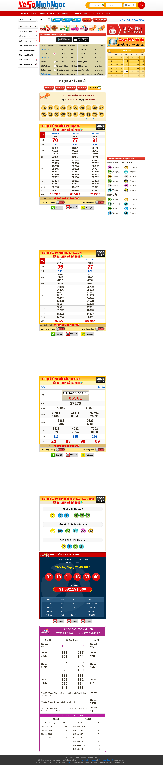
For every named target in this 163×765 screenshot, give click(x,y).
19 (127, 68)
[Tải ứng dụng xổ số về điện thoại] (68, 130)
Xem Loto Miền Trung (97, 74)
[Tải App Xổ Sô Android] (64, 39)
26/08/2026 (90, 99)
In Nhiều (86, 20)
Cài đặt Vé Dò (100, 20)
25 (122, 72)
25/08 (82, 88)
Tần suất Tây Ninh (62, 62)
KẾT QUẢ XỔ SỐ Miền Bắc (61, 379)
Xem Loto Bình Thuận (97, 70)
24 (117, 72)
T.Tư (42, 135)
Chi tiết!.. (74, 50)
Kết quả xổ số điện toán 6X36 (72, 524)
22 (143, 68)
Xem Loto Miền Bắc (97, 50)
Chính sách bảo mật (105, 760)
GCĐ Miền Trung (83, 74)
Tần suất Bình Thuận (62, 70)
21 (138, 68)
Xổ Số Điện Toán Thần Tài (72, 540)
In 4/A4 (60, 621)
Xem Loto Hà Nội (96, 54)
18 (122, 68)
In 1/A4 (88, 621)
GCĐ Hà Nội (82, 54)
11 (122, 64)
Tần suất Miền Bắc (62, 50)
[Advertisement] (72, 230)
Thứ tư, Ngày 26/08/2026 (72, 567)
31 (138, 57)
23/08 (60, 88)
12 (127, 64)
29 (127, 57)
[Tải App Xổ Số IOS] (81, 39)
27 (117, 57)
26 (111, 57)
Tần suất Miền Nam (62, 58)
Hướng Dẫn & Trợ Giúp (131, 20)
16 (111, 68)
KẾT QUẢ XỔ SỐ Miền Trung (62, 252)
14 (138, 64)
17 (117, 68)
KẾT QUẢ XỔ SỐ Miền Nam (61, 126)
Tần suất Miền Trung (62, 74)
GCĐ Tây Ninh (82, 62)
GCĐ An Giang (82, 66)
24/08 (71, 88)
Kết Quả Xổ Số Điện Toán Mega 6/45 (72, 560)
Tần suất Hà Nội (61, 54)
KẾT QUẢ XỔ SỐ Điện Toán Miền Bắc (68, 498)
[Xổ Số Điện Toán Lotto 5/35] (64, 28)
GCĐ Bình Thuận (83, 70)
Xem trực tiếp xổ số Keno (95, 119)
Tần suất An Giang (62, 66)
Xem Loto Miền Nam (97, 58)
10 (117, 64)
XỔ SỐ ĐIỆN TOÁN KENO (78, 95)
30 (132, 57)
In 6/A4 (74, 621)
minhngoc (70, 762)
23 (111, 72)
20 (132, 68)
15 (143, 64)
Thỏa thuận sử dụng (88, 760)
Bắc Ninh (101, 387)
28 (122, 57)
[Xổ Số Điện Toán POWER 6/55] (54, 28)
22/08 (49, 88)
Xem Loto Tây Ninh (96, 62)
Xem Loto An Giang (96, 66)
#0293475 (72, 99)
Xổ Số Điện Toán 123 (73, 509)
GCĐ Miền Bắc (82, 50)
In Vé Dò (73, 207)
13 (132, 64)
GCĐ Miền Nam (83, 58)
